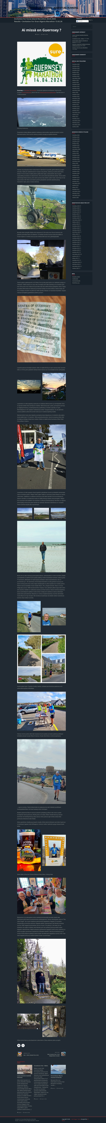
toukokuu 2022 (75, 100)
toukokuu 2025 (75, 74)
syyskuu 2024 (75, 82)
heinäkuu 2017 (75, 118)
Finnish (80, 21)
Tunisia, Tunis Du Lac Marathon (80, 47)
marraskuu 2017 (76, 112)
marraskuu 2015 (76, 124)
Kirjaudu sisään (76, 276)
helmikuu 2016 (75, 122)
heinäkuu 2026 (75, 64)
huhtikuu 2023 (75, 96)
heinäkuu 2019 (75, 106)
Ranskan (27, 90)
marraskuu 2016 (76, 120)
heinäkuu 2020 (75, 102)
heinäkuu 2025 (75, 70)
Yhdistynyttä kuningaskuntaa (48, 92)
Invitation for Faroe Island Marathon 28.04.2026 (35, 19)
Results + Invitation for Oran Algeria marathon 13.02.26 (38, 21)
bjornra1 (38, 34)
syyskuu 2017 (75, 114)
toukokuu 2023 (75, 94)
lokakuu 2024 (75, 80)
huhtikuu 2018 (75, 108)
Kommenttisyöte (76, 280)
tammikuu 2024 (76, 90)
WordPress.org (75, 282)
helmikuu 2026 (75, 68)
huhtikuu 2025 (75, 76)
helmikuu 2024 (75, 88)
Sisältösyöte (75, 278)
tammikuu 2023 (76, 98)
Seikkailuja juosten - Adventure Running (53, 7)
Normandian (33, 90)
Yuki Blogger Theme (76, 1119)
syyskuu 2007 (75, 126)
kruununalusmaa (26, 92)
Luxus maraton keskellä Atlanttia (80, 35)
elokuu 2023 (75, 92)
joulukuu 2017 (75, 110)
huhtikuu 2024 (75, 86)
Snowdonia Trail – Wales (41, 1066)
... (55, 1085)
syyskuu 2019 (75, 104)
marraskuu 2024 (76, 78)
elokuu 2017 (75, 116)
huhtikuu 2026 (75, 66)
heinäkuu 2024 (75, 84)
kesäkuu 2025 (75, 72)
